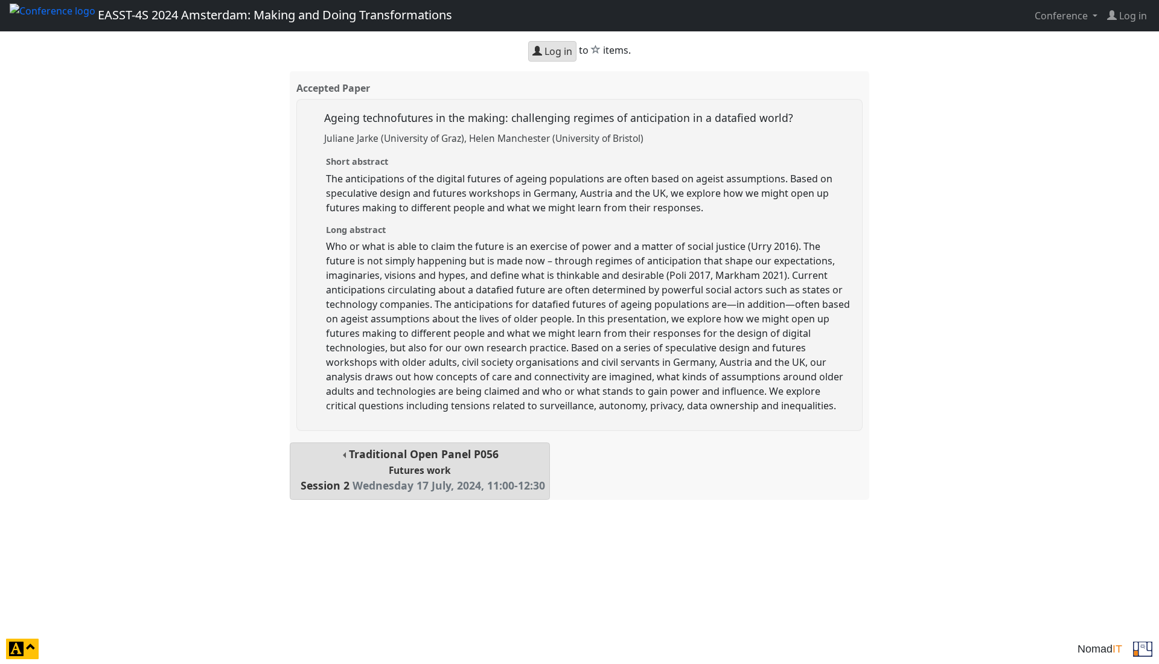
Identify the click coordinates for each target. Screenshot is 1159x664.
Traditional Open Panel (423, 470)
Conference (1062, 15)
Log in (557, 51)
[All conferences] (1142, 647)
